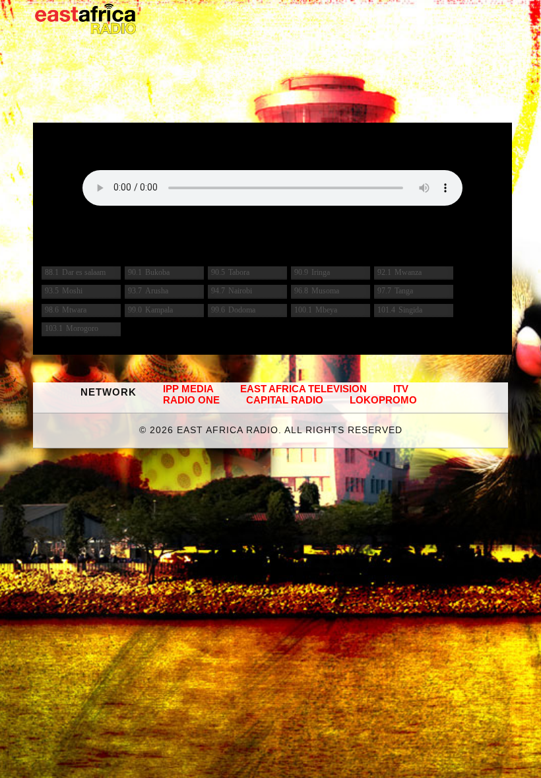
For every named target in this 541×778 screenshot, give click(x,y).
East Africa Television (303, 388)
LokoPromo (383, 399)
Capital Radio (284, 399)
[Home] (86, 19)
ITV (400, 388)
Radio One (191, 399)
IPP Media (188, 388)
